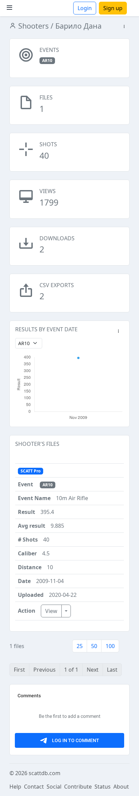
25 (80, 646)
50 (94, 646)
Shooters (32, 26)
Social (54, 786)
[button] (124, 27)
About (121, 786)
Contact (34, 786)
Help (15, 786)
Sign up (112, 8)
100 (110, 646)
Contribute (78, 786)
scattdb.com (44, 773)
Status (102, 786)
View (51, 611)
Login (85, 8)
